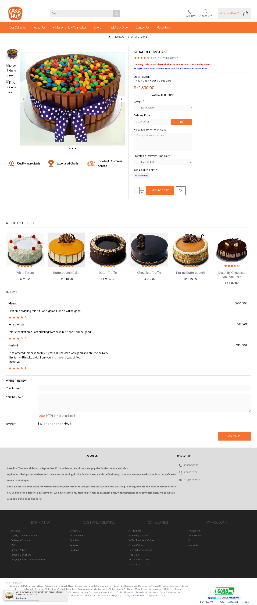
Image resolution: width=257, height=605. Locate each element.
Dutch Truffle (108, 273)
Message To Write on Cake (150, 130)
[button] (23, 99)
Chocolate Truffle (149, 273)
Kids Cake (119, 37)
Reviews (11, 292)
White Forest (25, 273)
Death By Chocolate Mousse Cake (231, 275)
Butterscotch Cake (66, 273)
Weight (138, 102)
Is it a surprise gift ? (145, 170)
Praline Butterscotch (190, 273)
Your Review (13, 397)
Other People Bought (21, 223)
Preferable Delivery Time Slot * (152, 156)
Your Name (12, 388)
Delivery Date (142, 115)
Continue (234, 436)
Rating (10, 424)
